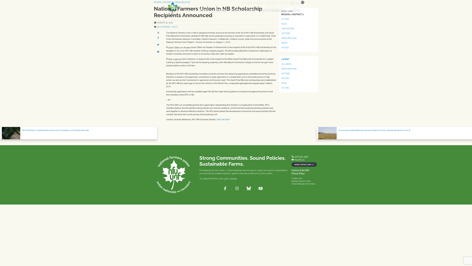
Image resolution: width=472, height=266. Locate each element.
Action (285, 19)
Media (236, 9)
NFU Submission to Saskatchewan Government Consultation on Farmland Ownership (55, 130)
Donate (259, 2)
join (226, 178)
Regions (220, 9)
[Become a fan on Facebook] (225, 188)
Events (295, 9)
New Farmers (163, 27)
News (284, 43)
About (204, 9)
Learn (250, 9)
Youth (174, 27)
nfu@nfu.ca (299, 159)
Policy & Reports (272, 9)
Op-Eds (285, 47)
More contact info (303, 165)
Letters (285, 33)
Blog (284, 24)
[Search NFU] (297, 2)
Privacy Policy (298, 173)
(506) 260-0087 (223, 119)
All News (286, 64)
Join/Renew (245, 2)
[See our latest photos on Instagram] (237, 188)
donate (233, 178)
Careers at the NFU (300, 170)
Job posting (287, 28)
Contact (283, 2)
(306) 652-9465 (301, 156)
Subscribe (271, 2)
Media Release (289, 38)
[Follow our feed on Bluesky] (248, 188)
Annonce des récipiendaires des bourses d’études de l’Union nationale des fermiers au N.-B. (375, 130)
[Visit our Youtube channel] (260, 188)
